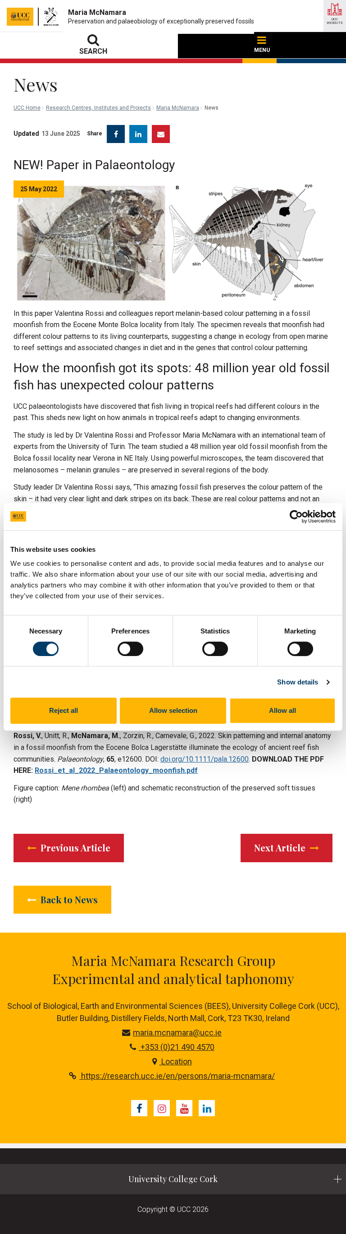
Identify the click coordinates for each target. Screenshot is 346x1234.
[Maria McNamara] (53, 17)
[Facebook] (139, 1108)
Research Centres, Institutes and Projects (98, 108)
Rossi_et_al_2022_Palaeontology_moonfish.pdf (116, 770)
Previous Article (74, 847)
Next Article (281, 847)
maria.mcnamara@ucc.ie (177, 1032)
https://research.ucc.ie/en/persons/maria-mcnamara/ (177, 1076)
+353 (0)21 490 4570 (176, 1047)
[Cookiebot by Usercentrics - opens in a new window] (296, 516)
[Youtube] (184, 1108)
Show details (297, 682)
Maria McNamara (177, 108)
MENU (262, 50)
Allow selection (173, 710)
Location (175, 1061)
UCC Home (27, 108)
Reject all (63, 710)
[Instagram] (162, 1108)
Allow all (282, 710)
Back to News (68, 899)
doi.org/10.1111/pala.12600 (204, 759)
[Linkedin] (207, 1108)
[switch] (130, 649)
